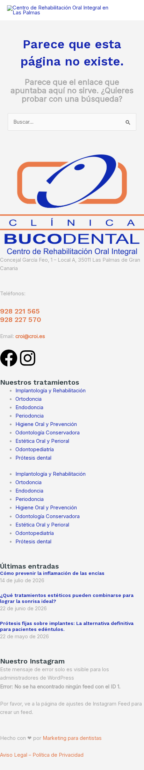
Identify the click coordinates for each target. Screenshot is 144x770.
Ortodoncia (28, 399)
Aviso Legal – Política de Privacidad (42, 755)
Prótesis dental (33, 458)
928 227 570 (20, 319)
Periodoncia (29, 416)
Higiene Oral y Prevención (46, 424)
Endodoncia (29, 407)
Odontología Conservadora (47, 432)
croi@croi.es (30, 336)
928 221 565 (20, 311)
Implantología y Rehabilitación (50, 390)
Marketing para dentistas (72, 738)
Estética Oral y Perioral (42, 441)
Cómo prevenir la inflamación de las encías (52, 573)
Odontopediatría (34, 449)
